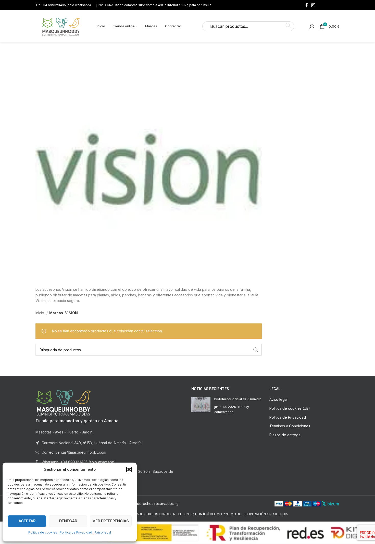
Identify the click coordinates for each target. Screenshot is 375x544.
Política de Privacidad (76, 532)
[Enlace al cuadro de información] (63, 5)
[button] (129, 469)
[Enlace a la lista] (109, 462)
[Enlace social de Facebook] (307, 5)
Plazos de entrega (285, 435)
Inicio (40, 313)
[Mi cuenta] (312, 26)
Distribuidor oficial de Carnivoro (237, 399)
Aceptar (27, 520)
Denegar (68, 520)
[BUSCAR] (256, 350)
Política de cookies (42, 532)
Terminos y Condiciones (289, 426)
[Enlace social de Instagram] (313, 5)
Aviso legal (103, 532)
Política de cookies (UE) (289, 408)
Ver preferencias (111, 520)
